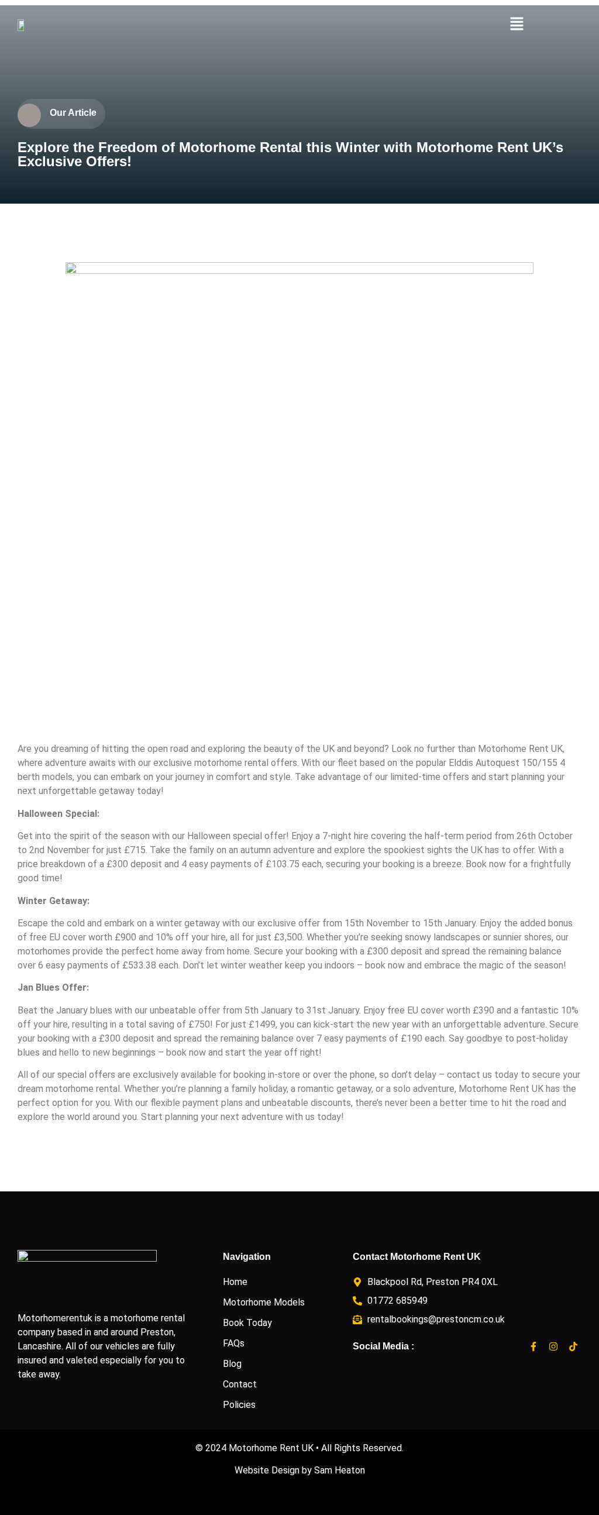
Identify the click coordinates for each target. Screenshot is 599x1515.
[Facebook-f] (533, 1346)
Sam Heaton (339, 1470)
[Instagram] (553, 1346)
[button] (516, 24)
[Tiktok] (572, 1346)
